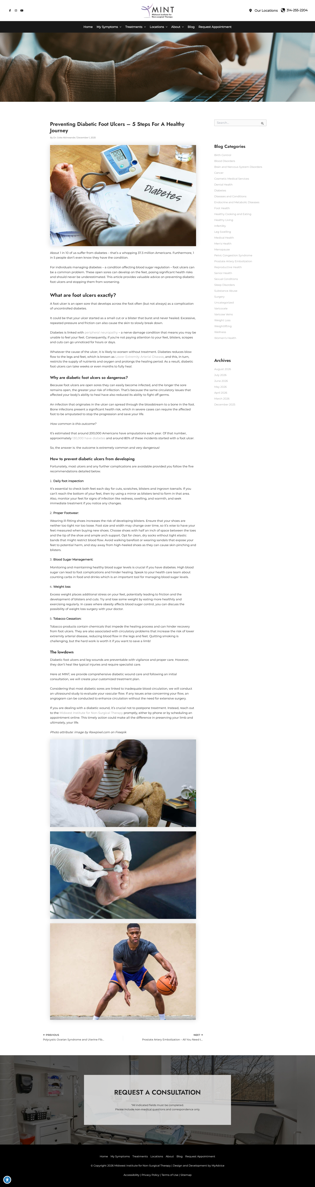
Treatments (140, 1156)
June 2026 (221, 381)
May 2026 (220, 386)
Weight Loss (222, 320)
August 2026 (222, 369)
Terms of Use (169, 1175)
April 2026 (220, 392)
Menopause (222, 249)
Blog (180, 1156)
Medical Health (224, 237)
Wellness (220, 332)
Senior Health (223, 273)
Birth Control (222, 155)
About (170, 1156)
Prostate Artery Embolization (233, 261)
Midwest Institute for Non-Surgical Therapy (91, 713)
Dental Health (223, 184)
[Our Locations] (263, 10)
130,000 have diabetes (88, 438)
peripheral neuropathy (101, 332)
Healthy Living (223, 220)
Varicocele (221, 308)
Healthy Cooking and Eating (232, 214)
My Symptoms (120, 1156)
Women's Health (225, 338)
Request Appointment (200, 1156)
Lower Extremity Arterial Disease (139, 357)
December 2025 (224, 404)
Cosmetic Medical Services (231, 178)
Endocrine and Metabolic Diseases (236, 202)
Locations (156, 1156)
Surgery (219, 296)
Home (104, 1156)
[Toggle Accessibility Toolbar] (7, 1180)
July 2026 (220, 375)
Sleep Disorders (224, 284)
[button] (119, 27)
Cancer (218, 172)
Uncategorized (224, 302)
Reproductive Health (228, 267)
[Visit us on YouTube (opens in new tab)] (21, 10)
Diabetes (220, 190)
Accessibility (131, 1175)
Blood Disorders (224, 161)
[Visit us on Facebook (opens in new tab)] (10, 10)
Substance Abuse (225, 290)
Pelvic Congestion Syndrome (233, 255)
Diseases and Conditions (230, 196)
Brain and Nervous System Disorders (238, 166)
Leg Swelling (222, 231)
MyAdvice (218, 1165)
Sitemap (186, 1175)
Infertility (220, 225)
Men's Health (222, 243)
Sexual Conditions (226, 279)
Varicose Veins (223, 314)
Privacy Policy (150, 1175)
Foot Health (222, 208)
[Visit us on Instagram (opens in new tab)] (16, 10)
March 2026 (222, 398)
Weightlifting (223, 326)
